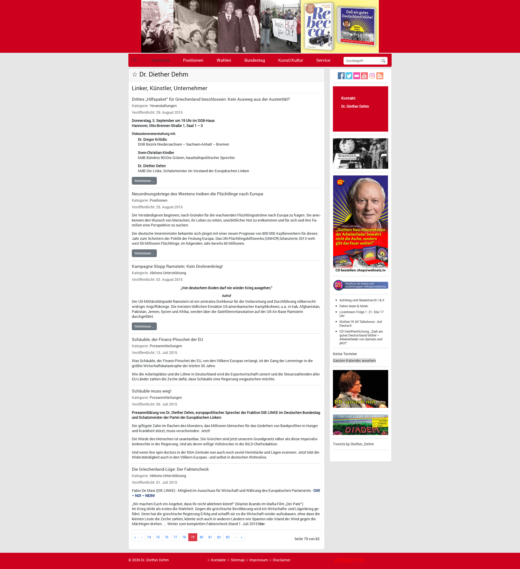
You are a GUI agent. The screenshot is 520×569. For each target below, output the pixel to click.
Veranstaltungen (163, 105)
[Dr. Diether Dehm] (260, 26)
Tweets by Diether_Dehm (353, 444)
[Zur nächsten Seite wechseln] (235, 537)
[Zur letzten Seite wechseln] (241, 537)
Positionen (193, 60)
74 (149, 537)
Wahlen (224, 60)
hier (261, 523)
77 (175, 537)
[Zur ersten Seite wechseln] (135, 537)
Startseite (160, 60)
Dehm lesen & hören (353, 306)
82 (219, 537)
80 (201, 537)
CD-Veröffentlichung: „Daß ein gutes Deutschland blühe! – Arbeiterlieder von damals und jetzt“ (361, 337)
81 (210, 537)
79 (193, 537)
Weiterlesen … (144, 180)
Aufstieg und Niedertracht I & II (361, 300)
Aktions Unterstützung (168, 272)
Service (323, 60)
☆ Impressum (257, 560)
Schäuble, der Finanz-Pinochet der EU (167, 339)
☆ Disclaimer (280, 560)
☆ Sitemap (236, 560)
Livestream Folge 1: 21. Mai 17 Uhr (361, 314)
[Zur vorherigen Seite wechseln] (142, 537)
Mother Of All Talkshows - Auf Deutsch (360, 323)
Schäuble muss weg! (151, 391)
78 (184, 537)
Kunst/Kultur (290, 60)
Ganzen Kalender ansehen (354, 360)
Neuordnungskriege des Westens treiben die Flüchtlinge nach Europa (197, 194)
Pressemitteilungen (166, 346)
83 (228, 537)
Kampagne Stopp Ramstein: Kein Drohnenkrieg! (177, 266)
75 (158, 537)
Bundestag (254, 60)
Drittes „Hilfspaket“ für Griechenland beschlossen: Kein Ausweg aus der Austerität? (211, 99)
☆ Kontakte (217, 560)
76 (166, 537)
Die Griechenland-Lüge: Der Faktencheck (170, 469)
